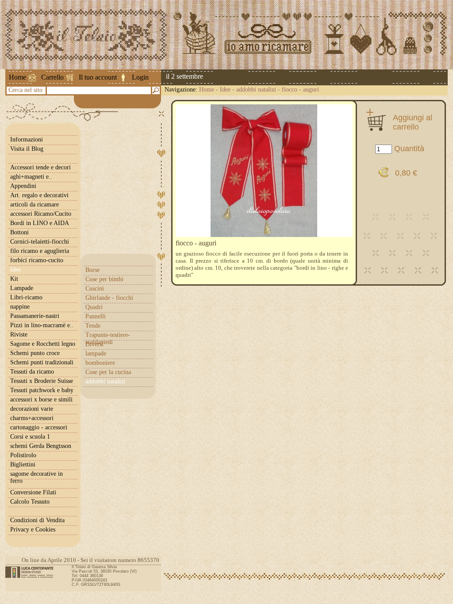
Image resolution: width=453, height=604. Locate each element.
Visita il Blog (26, 148)
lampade (95, 353)
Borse (92, 270)
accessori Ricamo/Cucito (40, 213)
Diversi (94, 344)
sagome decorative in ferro (36, 477)
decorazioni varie (31, 408)
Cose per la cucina (108, 372)
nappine (20, 306)
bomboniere (100, 362)
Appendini (23, 186)
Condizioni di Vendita (37, 520)
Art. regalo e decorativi (39, 195)
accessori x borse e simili (41, 399)
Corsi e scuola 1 (30, 436)
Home (17, 77)
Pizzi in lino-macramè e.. (41, 325)
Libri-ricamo (26, 297)
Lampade (21, 288)
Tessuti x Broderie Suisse (41, 381)
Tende (92, 325)
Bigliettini (22, 464)
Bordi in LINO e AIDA (39, 223)
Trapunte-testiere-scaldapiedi (107, 338)
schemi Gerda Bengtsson (40, 446)
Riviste (18, 334)
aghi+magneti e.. (31, 176)
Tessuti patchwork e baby (41, 390)
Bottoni (19, 232)
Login (140, 77)
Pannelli (95, 316)
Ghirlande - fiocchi (109, 297)
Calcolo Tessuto (30, 501)
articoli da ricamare (34, 204)
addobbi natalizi (256, 89)
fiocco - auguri (300, 89)
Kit (14, 278)
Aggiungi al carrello (412, 122)
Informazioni (26, 139)
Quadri (94, 307)
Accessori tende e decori (40, 167)
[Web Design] (32, 572)
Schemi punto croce (35, 353)
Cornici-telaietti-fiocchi (39, 241)
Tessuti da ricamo (32, 371)
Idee (225, 89)
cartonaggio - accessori (38, 427)
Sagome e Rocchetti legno (42, 343)
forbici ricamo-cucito (36, 260)
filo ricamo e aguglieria (39, 251)
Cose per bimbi (104, 279)
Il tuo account (98, 77)
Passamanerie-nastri (34, 316)
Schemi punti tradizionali (41, 362)
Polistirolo (23, 455)
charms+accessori (32, 418)
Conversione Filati (33, 492)
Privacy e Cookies (32, 529)
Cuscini (94, 288)
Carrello (52, 77)
